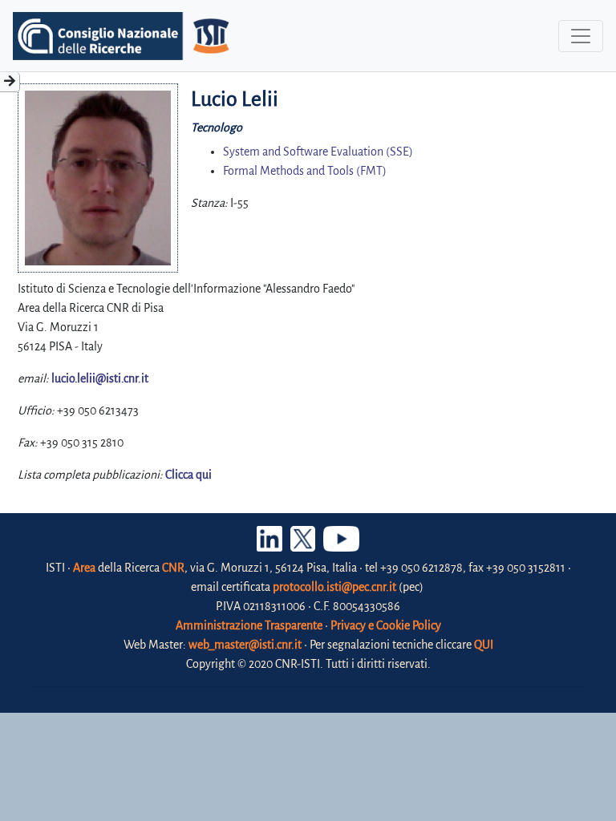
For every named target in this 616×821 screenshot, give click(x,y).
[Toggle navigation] (580, 36)
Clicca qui (188, 474)
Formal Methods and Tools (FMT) (305, 170)
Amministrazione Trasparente (249, 625)
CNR (173, 567)
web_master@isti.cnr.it (245, 644)
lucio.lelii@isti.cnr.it (99, 378)
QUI (483, 644)
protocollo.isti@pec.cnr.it (334, 586)
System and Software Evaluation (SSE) (318, 151)
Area (84, 567)
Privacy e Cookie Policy (385, 625)
